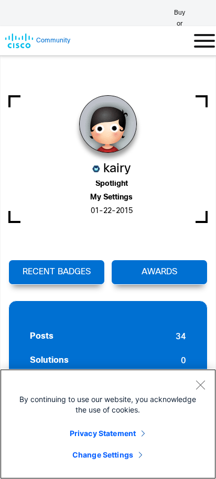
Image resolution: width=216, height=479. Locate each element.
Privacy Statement (103, 433)
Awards (159, 272)
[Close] (200, 385)
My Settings (111, 197)
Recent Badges (57, 272)
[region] (108, 424)
